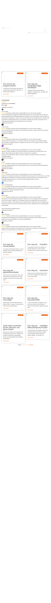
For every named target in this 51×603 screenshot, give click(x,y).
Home (2, 67)
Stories (6, 67)
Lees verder (6, 94)
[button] (45, 30)
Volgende (31, 344)
